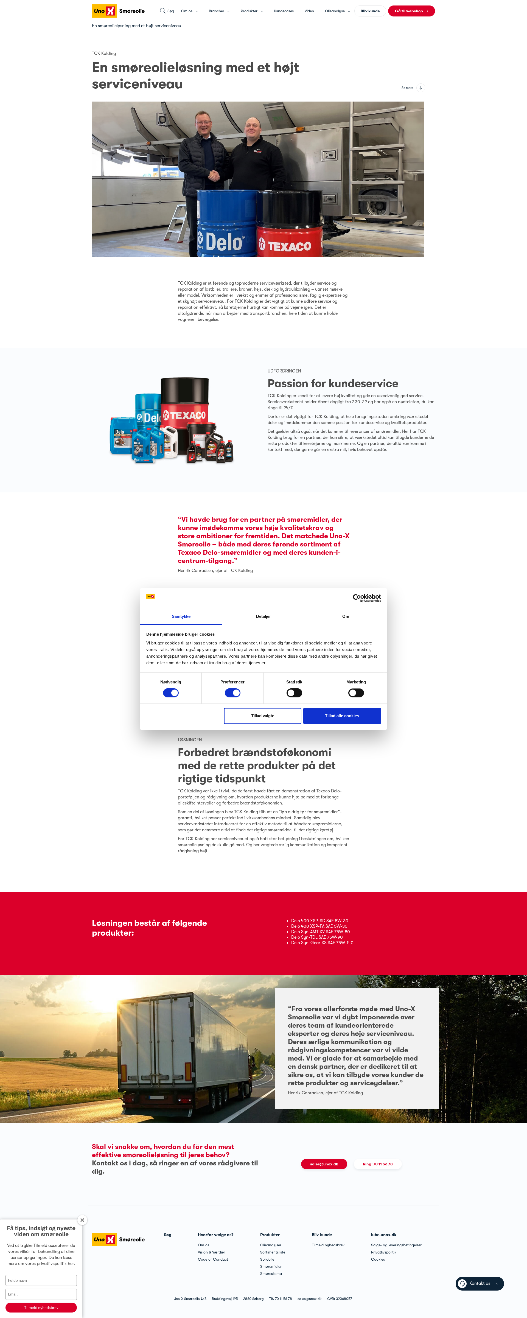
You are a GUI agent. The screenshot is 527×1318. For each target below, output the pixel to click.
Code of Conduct (213, 1259)
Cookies (378, 1259)
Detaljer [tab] (263, 616)
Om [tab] (345, 616)
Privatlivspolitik (383, 1252)
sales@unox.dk (324, 1164)
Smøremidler (271, 1266)
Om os (203, 1245)
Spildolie (267, 1259)
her (71, 1263)
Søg (167, 1234)
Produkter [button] (250, 11)
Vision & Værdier (211, 1252)
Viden (309, 11)
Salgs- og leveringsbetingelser (396, 1245)
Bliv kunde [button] (370, 11)
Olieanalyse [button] (335, 11)
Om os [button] (187, 11)
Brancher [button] (217, 11)
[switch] (232, 693)
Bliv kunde (322, 1234)
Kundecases (284, 11)
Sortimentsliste (272, 1252)
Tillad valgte (262, 715)
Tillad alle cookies (342, 715)
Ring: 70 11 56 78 (378, 1164)
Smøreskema (271, 1273)
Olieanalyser (270, 1245)
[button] (411, 10)
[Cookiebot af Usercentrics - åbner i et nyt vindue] (357, 598)
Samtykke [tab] (181, 616)
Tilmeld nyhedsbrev (41, 1307)
